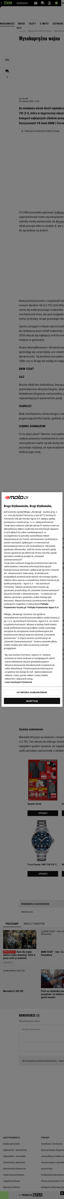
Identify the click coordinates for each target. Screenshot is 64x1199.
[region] (32, 599)
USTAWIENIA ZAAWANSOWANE (32, 692)
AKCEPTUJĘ (32, 701)
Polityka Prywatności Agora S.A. (43, 607)
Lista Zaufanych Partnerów (18, 682)
